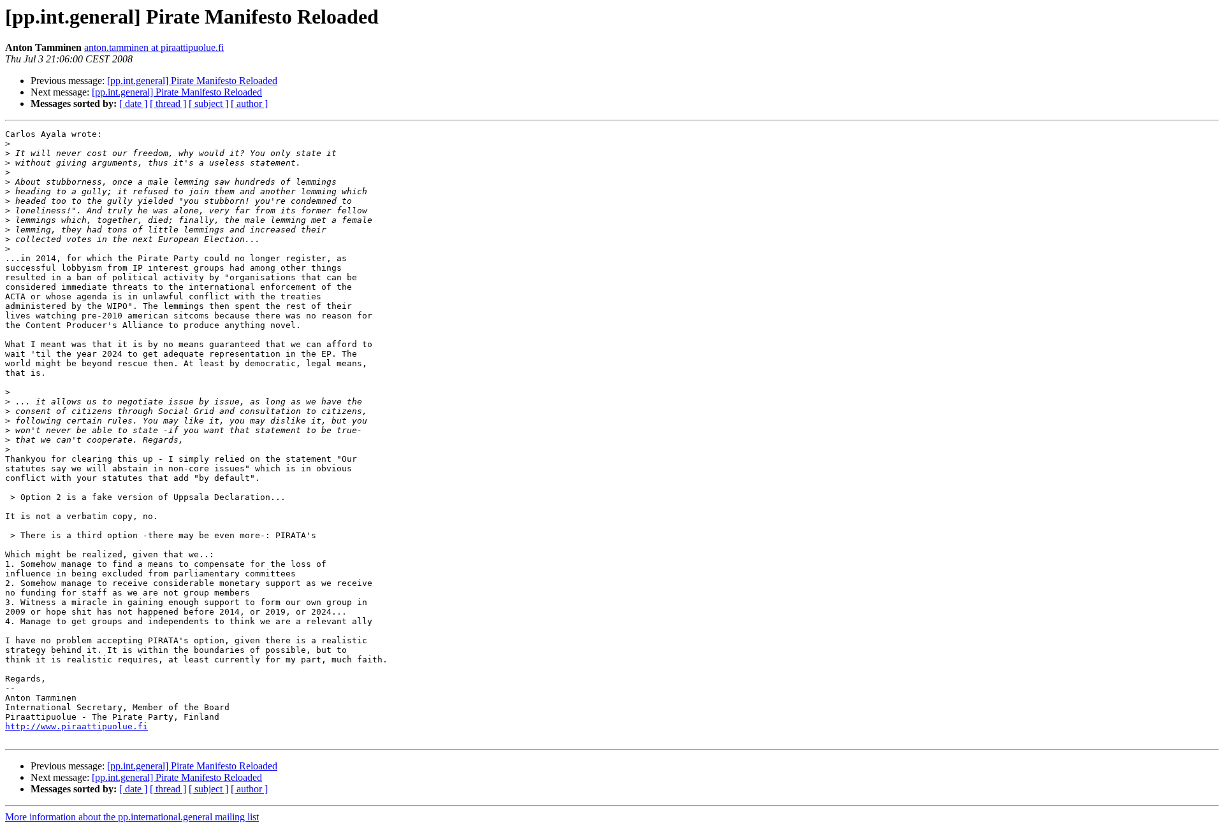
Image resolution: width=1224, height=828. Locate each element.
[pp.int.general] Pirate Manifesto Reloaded (192, 80)
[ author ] (249, 103)
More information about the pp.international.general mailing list (132, 816)
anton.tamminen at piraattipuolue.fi (154, 47)
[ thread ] (168, 103)
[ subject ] (208, 103)
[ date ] (133, 103)
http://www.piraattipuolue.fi (76, 726)
